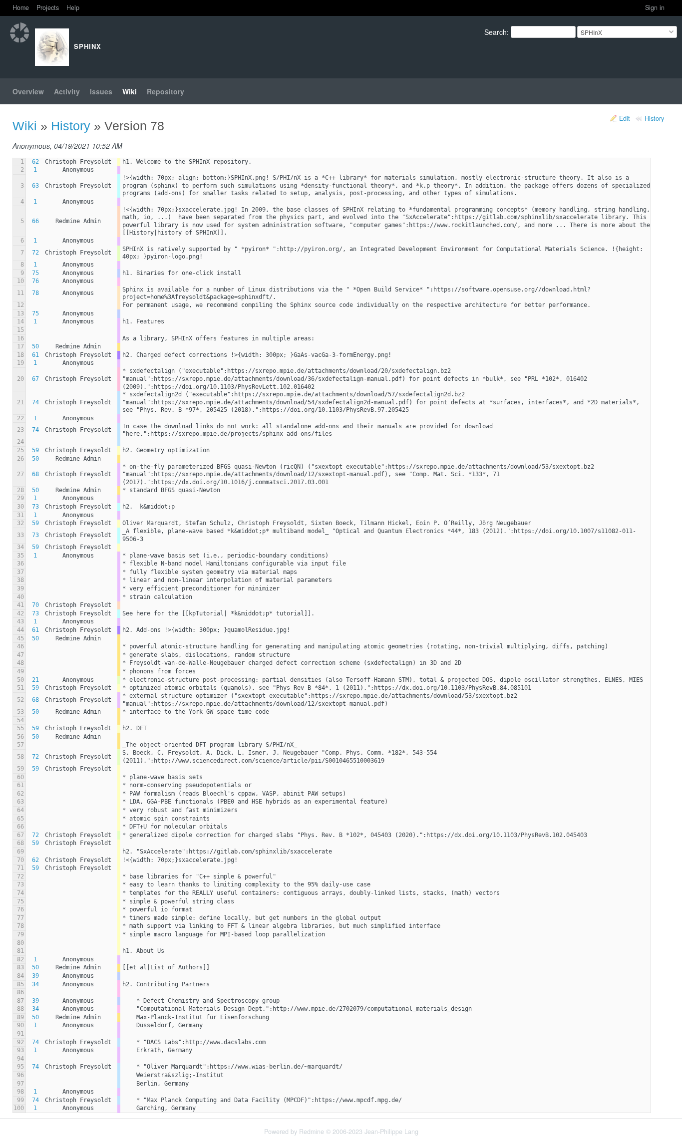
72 (35, 252)
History (654, 118)
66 (35, 221)
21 (35, 679)
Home (20, 7)
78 (35, 292)
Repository (165, 91)
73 (35, 506)
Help (72, 7)
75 (35, 273)
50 (35, 346)
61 (35, 354)
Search (495, 32)
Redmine (311, 1131)
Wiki (129, 91)
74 (35, 402)
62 (35, 161)
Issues (101, 91)
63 (35, 185)
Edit (624, 118)
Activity (67, 91)
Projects (47, 7)
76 (35, 281)
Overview (28, 91)
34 (35, 984)
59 (35, 450)
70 (35, 604)
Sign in (655, 7)
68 (35, 474)
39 (35, 975)
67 (35, 378)
